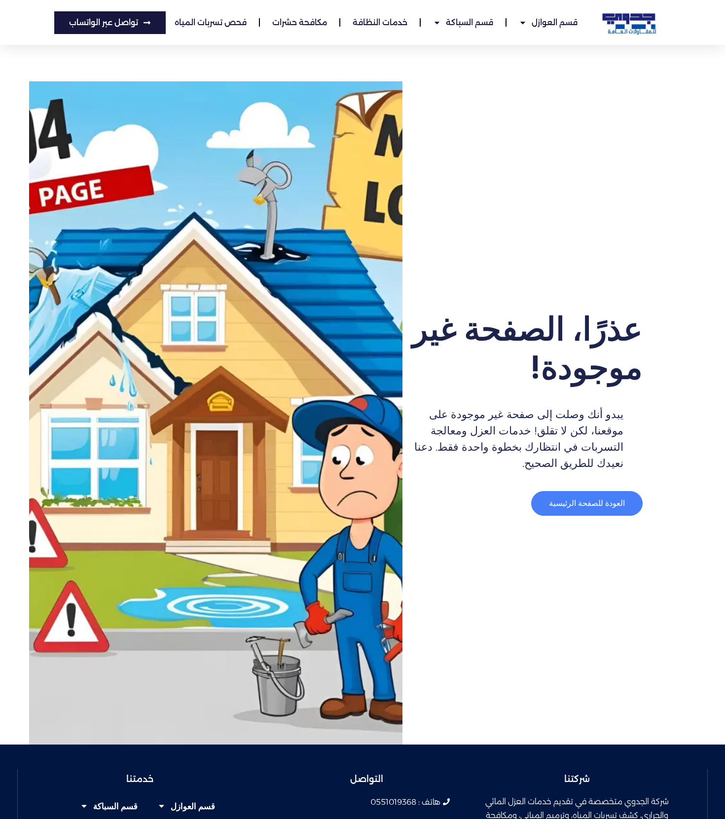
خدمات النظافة (380, 22)
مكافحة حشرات (299, 22)
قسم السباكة (469, 22)
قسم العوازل (555, 22)
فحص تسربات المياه (211, 22)
